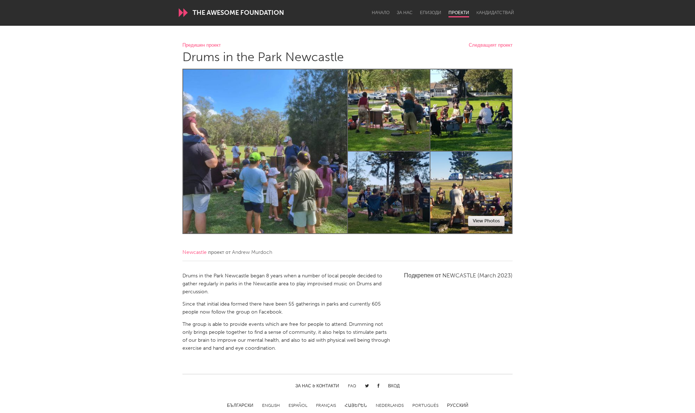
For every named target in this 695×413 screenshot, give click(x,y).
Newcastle (194, 252)
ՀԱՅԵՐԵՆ (356, 405)
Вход (394, 385)
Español (297, 405)
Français (326, 405)
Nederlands (390, 405)
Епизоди (430, 12)
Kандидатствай (495, 12)
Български (240, 405)
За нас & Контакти (317, 385)
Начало (380, 12)
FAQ (352, 385)
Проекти (458, 12)
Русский (457, 405)
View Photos (486, 220)
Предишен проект (201, 45)
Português (425, 405)
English (271, 405)
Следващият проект (491, 45)
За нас (405, 12)
